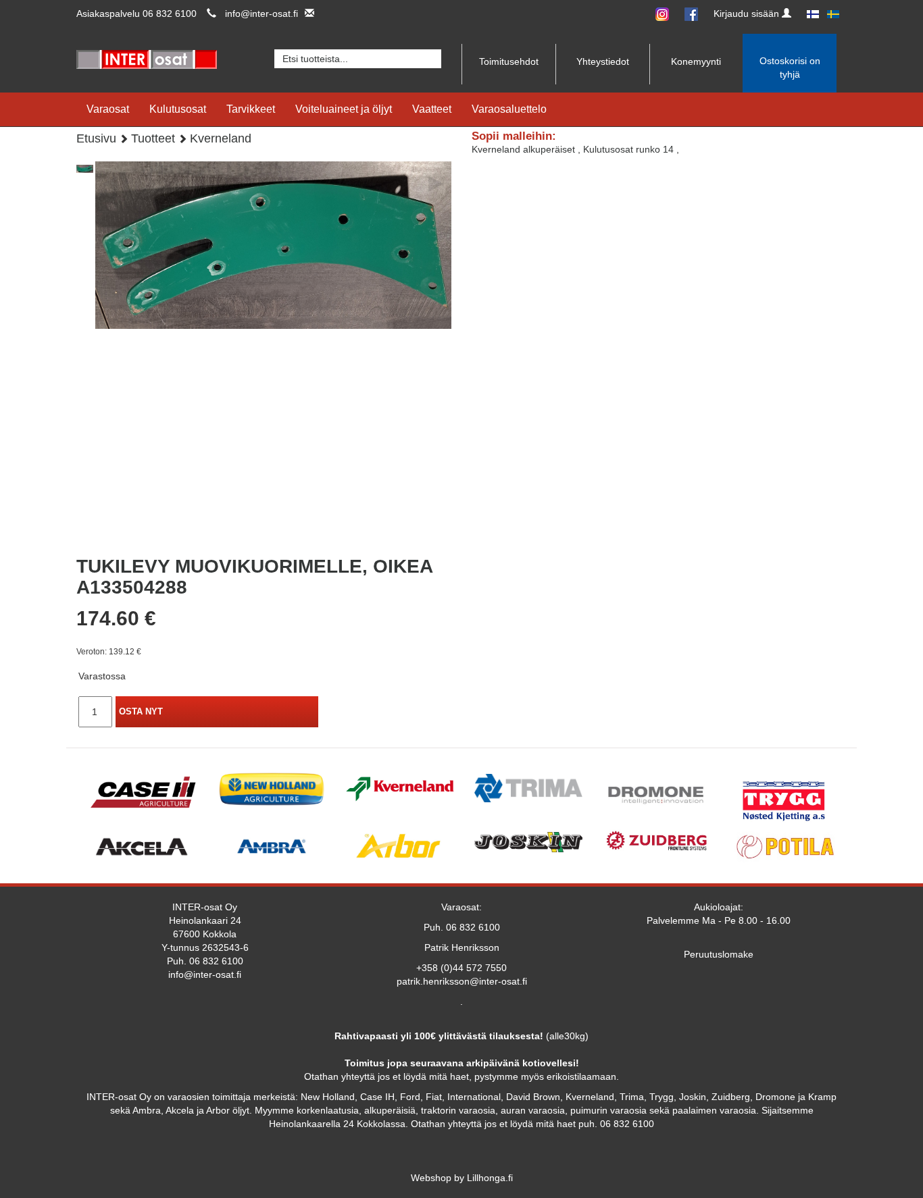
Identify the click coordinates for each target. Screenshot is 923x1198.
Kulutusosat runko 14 (629, 149)
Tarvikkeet (250, 109)
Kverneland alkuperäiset (525, 149)
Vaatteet (431, 109)
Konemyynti (696, 61)
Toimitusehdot (509, 61)
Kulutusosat (177, 109)
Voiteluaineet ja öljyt (343, 109)
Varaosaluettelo (509, 109)
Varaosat (107, 109)
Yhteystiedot (602, 61)
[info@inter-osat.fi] (306, 13)
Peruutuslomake (718, 954)
